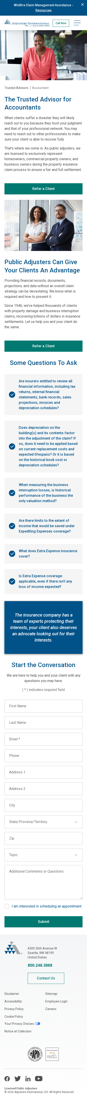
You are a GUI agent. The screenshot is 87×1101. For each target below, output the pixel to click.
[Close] (82, 4)
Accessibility (13, 1001)
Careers (50, 1009)
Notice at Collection (17, 1031)
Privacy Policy (14, 1009)
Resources (43, 10)
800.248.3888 (40, 965)
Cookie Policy (13, 1016)
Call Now (61, 23)
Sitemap (51, 994)
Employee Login (56, 1001)
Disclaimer (11, 994)
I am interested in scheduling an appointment (46, 906)
